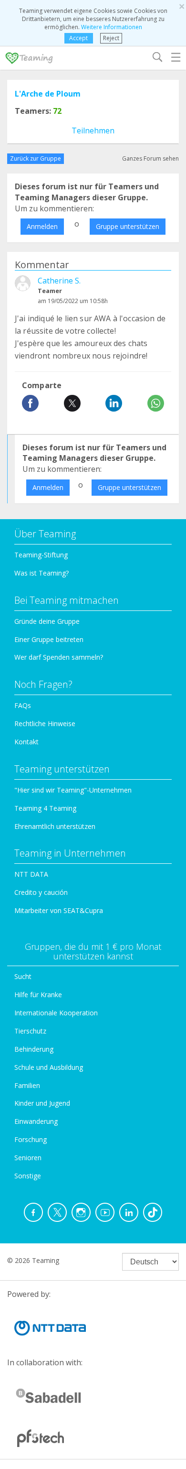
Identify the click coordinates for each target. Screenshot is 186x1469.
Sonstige (27, 1175)
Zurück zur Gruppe (35, 158)
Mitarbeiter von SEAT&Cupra (58, 910)
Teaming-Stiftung (41, 554)
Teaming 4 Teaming (45, 808)
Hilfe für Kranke (38, 994)
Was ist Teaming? (41, 572)
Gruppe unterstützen (127, 226)
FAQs (22, 705)
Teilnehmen (93, 130)
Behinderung (33, 1049)
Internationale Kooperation (56, 1012)
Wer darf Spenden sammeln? (58, 657)
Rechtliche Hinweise (44, 723)
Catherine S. (59, 280)
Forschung (30, 1139)
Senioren (27, 1157)
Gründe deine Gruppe (47, 621)
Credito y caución (41, 892)
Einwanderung (36, 1121)
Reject (111, 38)
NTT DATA (31, 874)
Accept (78, 38)
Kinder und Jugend (42, 1103)
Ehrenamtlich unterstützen (54, 826)
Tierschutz (30, 1030)
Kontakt (26, 741)
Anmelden (42, 226)
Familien (27, 1085)
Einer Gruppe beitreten (48, 639)
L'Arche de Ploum (48, 93)
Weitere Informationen (111, 27)
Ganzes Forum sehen (150, 158)
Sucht (22, 976)
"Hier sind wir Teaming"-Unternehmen (73, 789)
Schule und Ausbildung (48, 1067)
